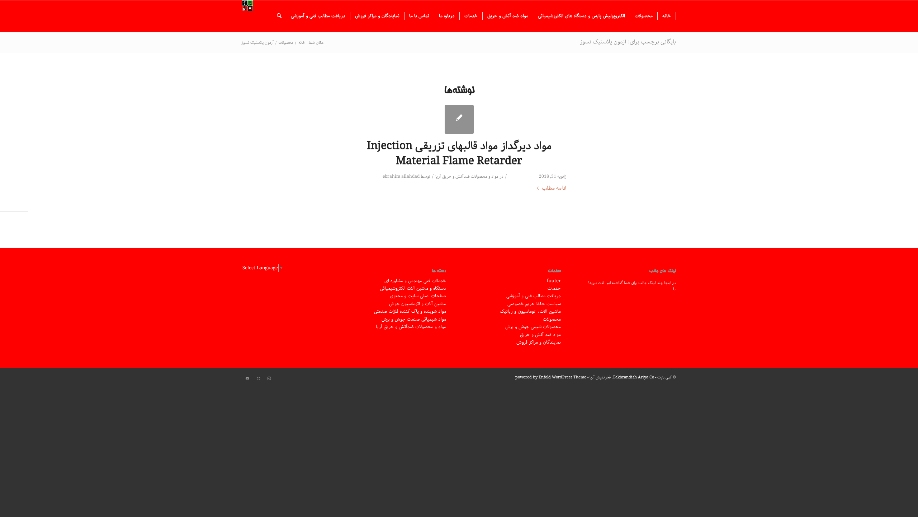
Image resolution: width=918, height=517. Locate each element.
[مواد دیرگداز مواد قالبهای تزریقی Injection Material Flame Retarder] (459, 119)
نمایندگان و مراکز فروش (538, 342)
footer (554, 281)
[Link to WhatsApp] (258, 378)
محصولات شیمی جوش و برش (533, 327)
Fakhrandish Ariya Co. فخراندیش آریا (622, 377)
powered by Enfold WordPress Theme (550, 377)
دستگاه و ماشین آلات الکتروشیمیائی (413, 288)
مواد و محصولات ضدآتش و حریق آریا (466, 176)
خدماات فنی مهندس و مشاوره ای (415, 281)
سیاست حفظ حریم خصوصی (534, 304)
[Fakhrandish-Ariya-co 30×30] (247, 16)
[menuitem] (667, 16)
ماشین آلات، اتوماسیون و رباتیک (530, 311)
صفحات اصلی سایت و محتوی (418, 296)
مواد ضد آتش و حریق (540, 335)
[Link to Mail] (247, 378)
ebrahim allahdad (401, 176)
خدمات (554, 288)
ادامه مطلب (554, 188)
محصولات (552, 319)
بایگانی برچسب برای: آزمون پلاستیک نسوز (628, 42)
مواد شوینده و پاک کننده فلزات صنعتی (410, 311)
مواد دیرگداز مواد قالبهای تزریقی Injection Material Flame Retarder (459, 154)
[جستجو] (279, 16)
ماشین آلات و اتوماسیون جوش (417, 304)
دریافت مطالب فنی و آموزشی (533, 296)
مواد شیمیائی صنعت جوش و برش (414, 319)
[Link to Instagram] (269, 378)
